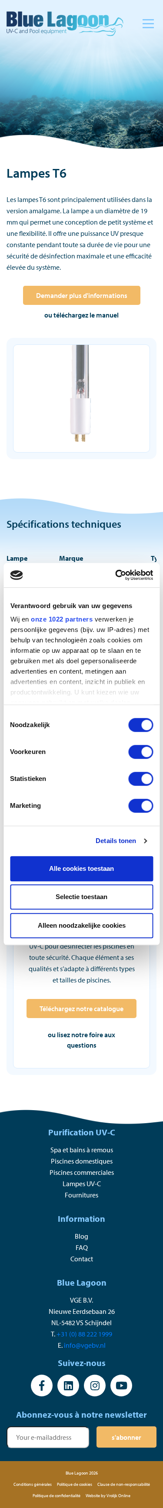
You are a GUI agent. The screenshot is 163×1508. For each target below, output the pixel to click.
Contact (81, 1258)
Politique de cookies (74, 1484)
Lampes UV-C (82, 1183)
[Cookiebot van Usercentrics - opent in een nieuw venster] (116, 575)
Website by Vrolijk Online (108, 1495)
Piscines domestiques (82, 1161)
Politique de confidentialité (56, 1495)
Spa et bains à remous (81, 1149)
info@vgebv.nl (85, 1345)
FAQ (82, 1247)
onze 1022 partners (62, 619)
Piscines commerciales (82, 1172)
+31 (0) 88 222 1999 (84, 1333)
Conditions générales (32, 1484)
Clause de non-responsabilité (123, 1484)
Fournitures (81, 1195)
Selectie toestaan (81, 896)
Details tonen (116, 840)
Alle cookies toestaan (81, 868)
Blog (81, 1236)
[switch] (140, 752)
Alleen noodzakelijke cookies (82, 925)
